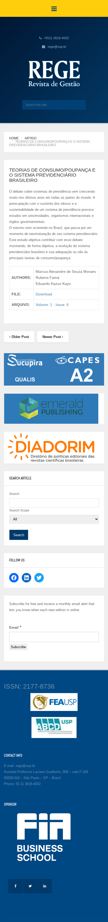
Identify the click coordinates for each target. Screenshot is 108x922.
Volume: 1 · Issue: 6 (52, 305)
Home (14, 138)
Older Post (19, 337)
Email (15, 627)
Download (44, 294)
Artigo (30, 138)
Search (14, 494)
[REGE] (54, 73)
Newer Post (52, 337)
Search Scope (19, 510)
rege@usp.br (57, 47)
